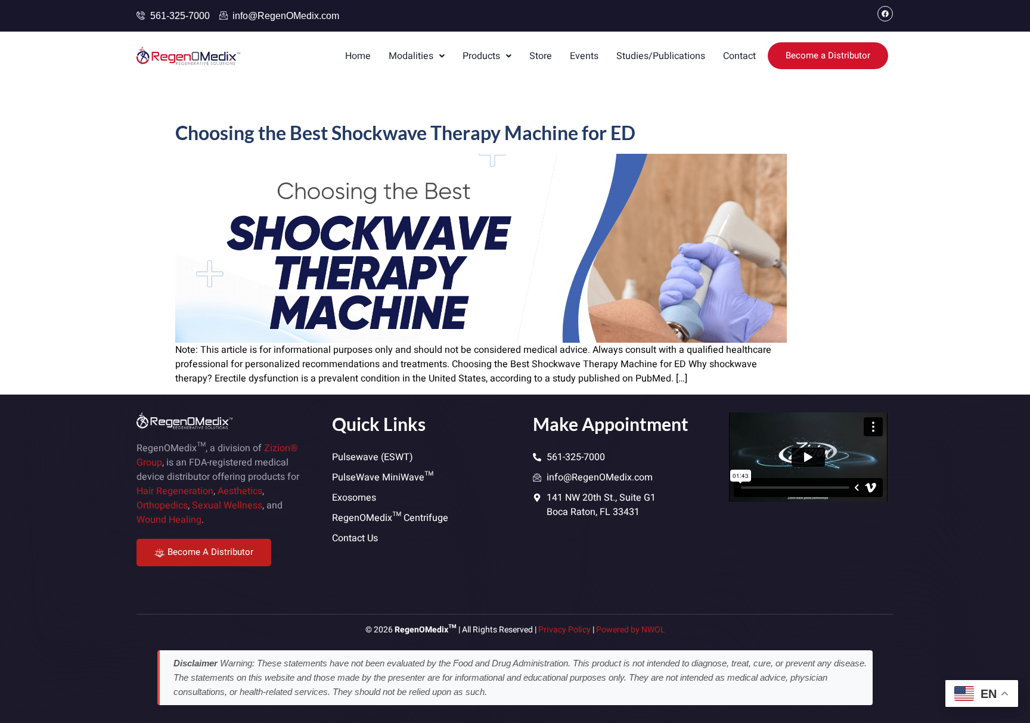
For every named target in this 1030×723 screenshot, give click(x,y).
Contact (739, 56)
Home (358, 56)
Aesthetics (240, 491)
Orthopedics (162, 505)
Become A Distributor (210, 551)
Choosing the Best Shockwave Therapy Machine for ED (405, 132)
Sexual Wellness (227, 505)
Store (540, 56)
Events (584, 56)
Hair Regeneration (174, 491)
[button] (417, 56)
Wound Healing (168, 520)
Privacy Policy (564, 629)
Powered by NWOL (630, 629)
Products (481, 56)
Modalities (411, 56)
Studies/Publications (660, 56)
